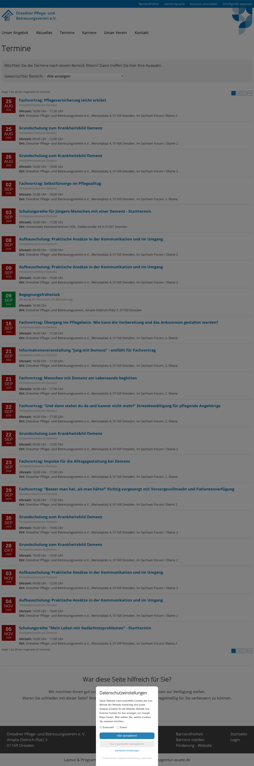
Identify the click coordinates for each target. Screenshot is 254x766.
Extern (123, 727)
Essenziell (108, 727)
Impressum (146, 758)
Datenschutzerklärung (129, 758)
